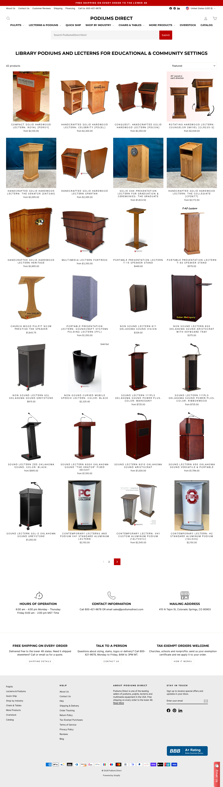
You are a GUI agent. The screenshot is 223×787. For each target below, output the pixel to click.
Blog (62, 738)
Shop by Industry (99, 25)
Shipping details (40, 661)
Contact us (111, 661)
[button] (217, 774)
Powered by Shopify (111, 775)
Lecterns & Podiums (44, 25)
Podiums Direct (111, 18)
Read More (118, 702)
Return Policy (66, 715)
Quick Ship (73, 25)
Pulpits (16, 25)
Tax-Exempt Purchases (71, 720)
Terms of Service (68, 724)
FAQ (62, 701)
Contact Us (23, 8)
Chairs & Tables (130, 25)
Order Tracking (67, 710)
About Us (10, 8)
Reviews (64, 734)
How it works (183, 661)
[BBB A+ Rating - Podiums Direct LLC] (187, 751)
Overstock (188, 25)
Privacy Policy (67, 729)
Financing (70, 8)
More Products (161, 25)
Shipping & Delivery (69, 705)
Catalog (207, 25)
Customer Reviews (41, 8)
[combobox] (105, 35)
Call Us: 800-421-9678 (89, 8)
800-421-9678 (93, 609)
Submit (166, 35)
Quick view (31, 118)
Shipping (58, 8)
